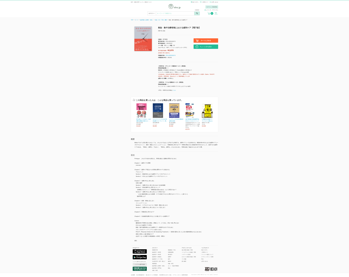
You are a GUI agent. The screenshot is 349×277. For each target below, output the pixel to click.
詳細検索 (197, 10)
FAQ (202, 259)
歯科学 (169, 261)
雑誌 (169, 268)
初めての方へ (195, 2)
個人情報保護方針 (140, 274)
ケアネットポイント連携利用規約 (180, 274)
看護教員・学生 (172, 250)
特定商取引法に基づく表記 (165, 274)
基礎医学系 (155, 250)
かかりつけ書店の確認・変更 (189, 256)
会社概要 (133, 274)
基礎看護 (154, 263)
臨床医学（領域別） (157, 256)
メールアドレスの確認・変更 (189, 252)
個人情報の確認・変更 (187, 250)
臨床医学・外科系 (156, 254)
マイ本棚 (184, 259)
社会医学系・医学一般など (158, 261)
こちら (174, 90)
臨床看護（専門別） (157, 268)
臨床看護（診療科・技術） (146, 20)
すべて (136, 20)
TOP (132, 20)
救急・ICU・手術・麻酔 (161, 20)
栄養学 (169, 256)
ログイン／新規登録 (211, 7)
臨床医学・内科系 (156, 252)
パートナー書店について (207, 254)
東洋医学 (170, 254)
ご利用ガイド (205, 2)
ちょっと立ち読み (206, 46)
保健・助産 (155, 270)
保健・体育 (170, 263)
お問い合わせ (215, 2)
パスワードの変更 (186, 254)
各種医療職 (170, 252)
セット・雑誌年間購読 (173, 265)
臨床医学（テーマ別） (157, 259)
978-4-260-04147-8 (170, 55)
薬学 (169, 259)
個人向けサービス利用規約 (152, 274)
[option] (144, 115)
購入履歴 (184, 261)
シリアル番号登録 (140, 264)
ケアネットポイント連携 (207, 256)
